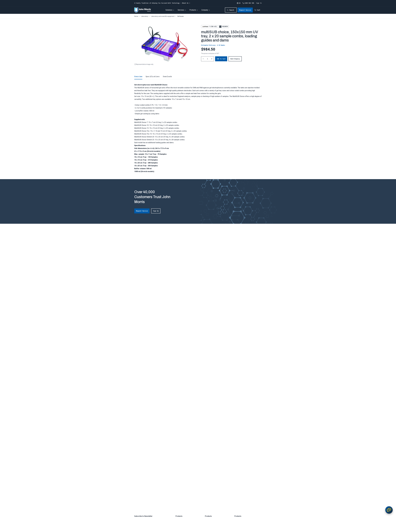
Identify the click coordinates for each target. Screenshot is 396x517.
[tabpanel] (198, 126)
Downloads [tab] (167, 76)
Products (192, 10)
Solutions (169, 10)
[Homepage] (142, 10)
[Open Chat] (389, 510)
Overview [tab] (138, 76)
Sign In (259, 3)
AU (239, 3)
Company (204, 10)
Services (181, 10)
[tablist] (198, 76)
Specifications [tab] (153, 76)
